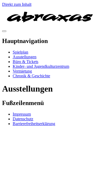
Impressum (22, 114)
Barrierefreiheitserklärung (34, 123)
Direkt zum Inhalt (16, 4)
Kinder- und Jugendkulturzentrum (41, 66)
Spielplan (20, 52)
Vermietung (22, 71)
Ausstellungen (24, 57)
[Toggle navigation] (4, 31)
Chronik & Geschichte (31, 76)
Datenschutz (23, 119)
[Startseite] (49, 25)
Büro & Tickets (25, 61)
